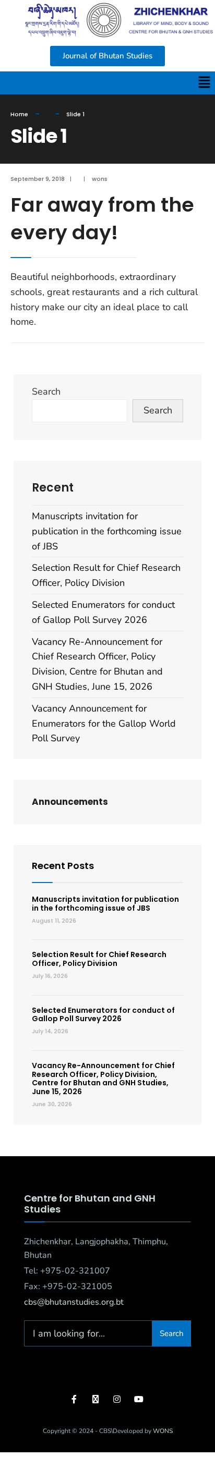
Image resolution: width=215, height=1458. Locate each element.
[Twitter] (96, 1399)
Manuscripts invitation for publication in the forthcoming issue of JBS (107, 531)
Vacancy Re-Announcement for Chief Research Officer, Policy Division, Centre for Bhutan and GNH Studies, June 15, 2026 (103, 1078)
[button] (204, 82)
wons (100, 179)
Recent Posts (63, 865)
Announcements (70, 801)
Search (46, 391)
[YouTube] (137, 1399)
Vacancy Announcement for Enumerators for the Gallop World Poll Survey (104, 723)
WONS (163, 1431)
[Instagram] (117, 1399)
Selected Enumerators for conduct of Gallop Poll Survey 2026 (103, 1014)
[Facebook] (75, 1399)
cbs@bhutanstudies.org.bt (74, 1302)
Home (19, 114)
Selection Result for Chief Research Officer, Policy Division (99, 959)
